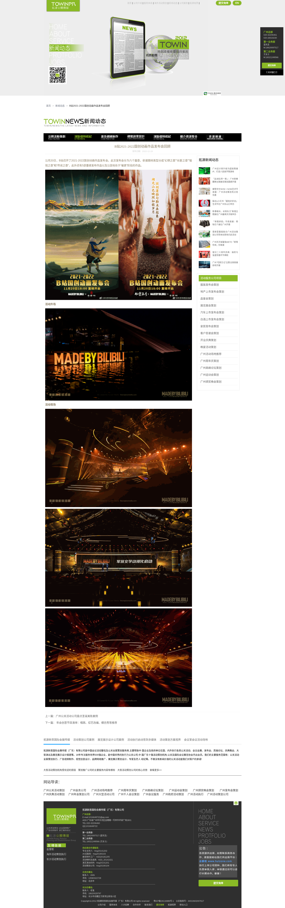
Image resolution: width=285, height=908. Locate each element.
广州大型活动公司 (103, 794)
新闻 (66, 47)
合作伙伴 (137, 905)
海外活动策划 (160, 3)
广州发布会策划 (229, 790)
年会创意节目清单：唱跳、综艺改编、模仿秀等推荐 (86, 722)
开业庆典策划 (208, 340)
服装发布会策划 (209, 284)
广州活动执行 (196, 794)
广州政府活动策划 (173, 794)
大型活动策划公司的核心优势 (132, 770)
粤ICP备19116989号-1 (164, 901)
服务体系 (148, 3)
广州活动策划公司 (217, 794)
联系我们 (148, 905)
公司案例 (183, 3)
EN (237, 2)
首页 (129, 3)
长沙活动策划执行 (56, 859)
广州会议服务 (151, 794)
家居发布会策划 (209, 326)
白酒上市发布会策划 (212, 319)
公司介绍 (137, 3)
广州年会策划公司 (79, 794)
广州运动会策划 (209, 374)
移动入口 (184, 905)
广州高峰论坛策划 (211, 367)
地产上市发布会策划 (212, 291)
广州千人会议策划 (128, 794)
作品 (66, 55)
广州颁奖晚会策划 (211, 381)
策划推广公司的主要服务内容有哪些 (96, 770)
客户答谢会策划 (209, 333)
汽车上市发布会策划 (212, 312)
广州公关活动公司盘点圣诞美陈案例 (77, 716)
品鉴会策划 (207, 298)
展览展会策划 (208, 305)
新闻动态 (173, 3)
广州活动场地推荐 (211, 354)
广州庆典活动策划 (54, 794)
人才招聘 (125, 905)
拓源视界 (194, 3)
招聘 (66, 62)
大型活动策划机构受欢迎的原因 (60, 770)
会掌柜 (50, 849)
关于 (66, 33)
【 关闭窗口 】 (271, 72)
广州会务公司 (78, 790)
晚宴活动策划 (208, 347)
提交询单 (223, 2)
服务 (66, 40)
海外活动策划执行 (56, 854)
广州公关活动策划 (54, 790)
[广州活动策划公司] (63, 6)
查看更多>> (156, 770)
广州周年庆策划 (209, 361)
